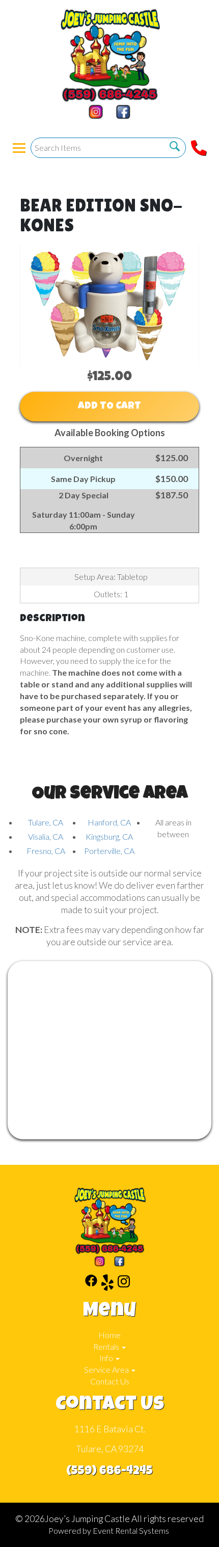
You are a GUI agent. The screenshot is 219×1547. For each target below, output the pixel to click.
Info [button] (107, 1358)
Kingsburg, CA (109, 836)
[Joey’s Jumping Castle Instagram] (124, 1284)
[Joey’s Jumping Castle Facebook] (91, 1284)
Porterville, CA (109, 851)
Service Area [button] (107, 1369)
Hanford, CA (109, 822)
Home (109, 1335)
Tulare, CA (45, 822)
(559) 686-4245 (109, 1471)
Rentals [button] (107, 1346)
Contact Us (109, 1381)
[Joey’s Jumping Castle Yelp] (107, 1284)
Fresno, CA (45, 851)
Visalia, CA (45, 836)
